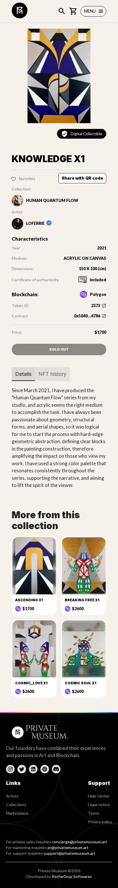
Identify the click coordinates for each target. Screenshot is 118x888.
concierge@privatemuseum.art (79, 841)
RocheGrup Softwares (72, 876)
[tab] (23, 374)
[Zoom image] (59, 76)
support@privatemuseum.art (69, 853)
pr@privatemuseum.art (68, 847)
